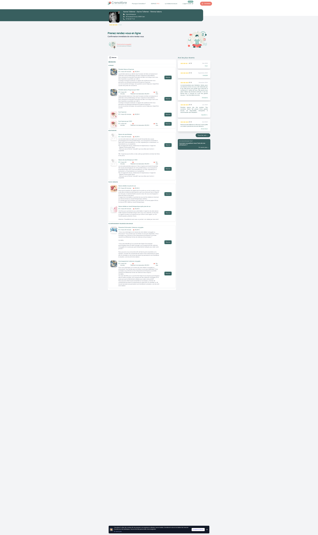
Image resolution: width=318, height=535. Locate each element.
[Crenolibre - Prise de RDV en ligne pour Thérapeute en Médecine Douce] (117, 3)
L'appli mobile (188, 3)
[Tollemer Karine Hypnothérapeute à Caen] (114, 17)
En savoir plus (118, 531)
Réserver (168, 77)
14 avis (120, 24)
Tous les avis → (203, 135)
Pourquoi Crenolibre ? (139, 3)
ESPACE (155, 3)
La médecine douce (171, 3)
